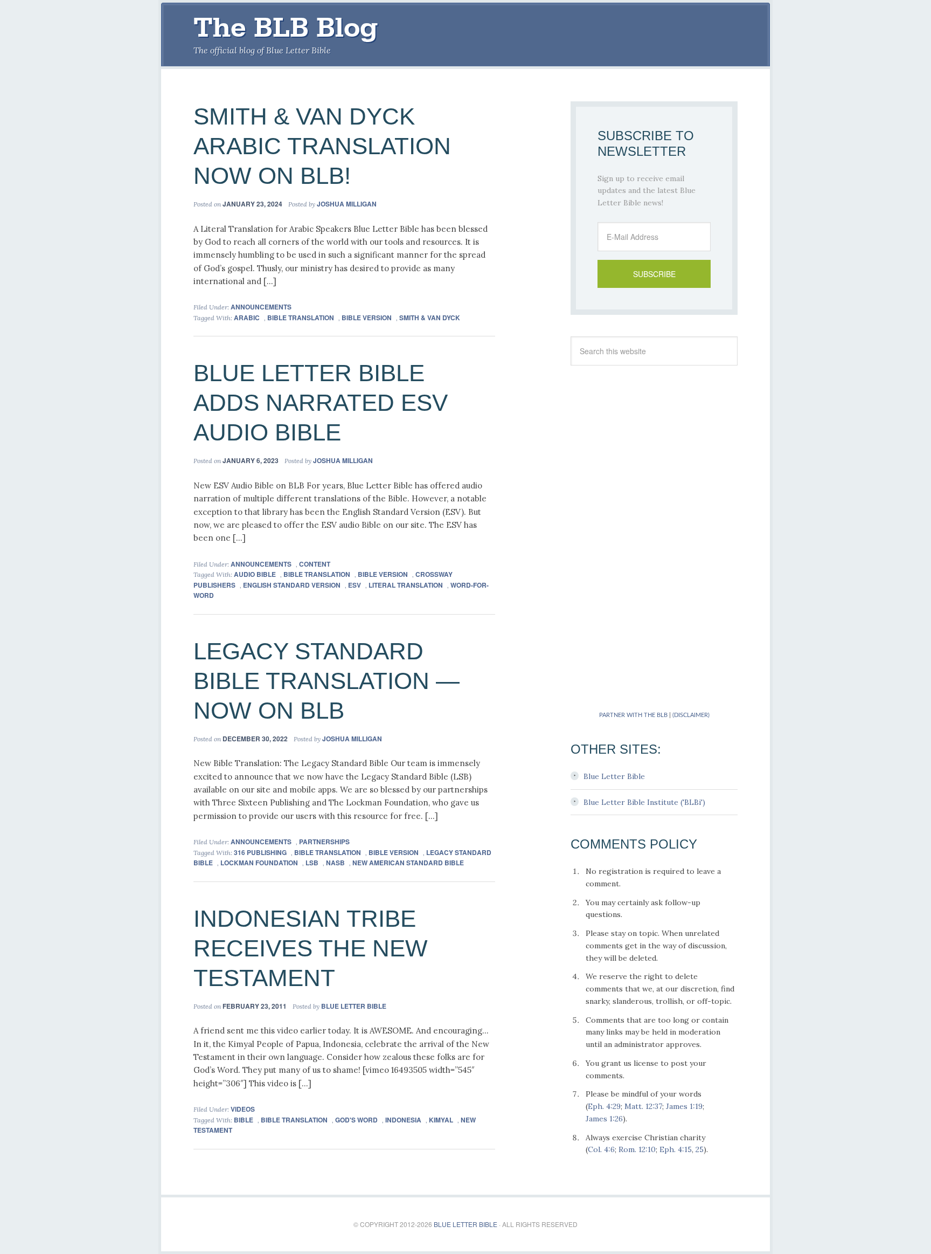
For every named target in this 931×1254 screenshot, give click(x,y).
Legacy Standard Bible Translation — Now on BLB (326, 681)
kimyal (441, 1120)
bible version (367, 317)
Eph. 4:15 (675, 1149)
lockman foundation (259, 862)
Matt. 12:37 (643, 1106)
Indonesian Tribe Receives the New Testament (310, 948)
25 (700, 1149)
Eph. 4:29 (604, 1106)
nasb (335, 862)
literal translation (406, 585)
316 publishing (260, 852)
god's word (356, 1120)
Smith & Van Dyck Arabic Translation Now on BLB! (322, 146)
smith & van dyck (429, 317)
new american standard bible (408, 862)
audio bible (255, 574)
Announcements (261, 307)
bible (243, 1120)
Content (314, 564)
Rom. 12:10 (637, 1149)
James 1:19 (684, 1106)
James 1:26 (604, 1119)
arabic (247, 317)
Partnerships (324, 841)
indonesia (403, 1120)
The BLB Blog (285, 27)
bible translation (300, 317)
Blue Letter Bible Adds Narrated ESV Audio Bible (320, 402)
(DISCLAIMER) (691, 715)
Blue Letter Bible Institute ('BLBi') (644, 802)
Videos (243, 1109)
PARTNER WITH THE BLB (633, 715)
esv (354, 585)
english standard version (292, 585)
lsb (311, 862)
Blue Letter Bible (614, 776)
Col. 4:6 (601, 1149)
